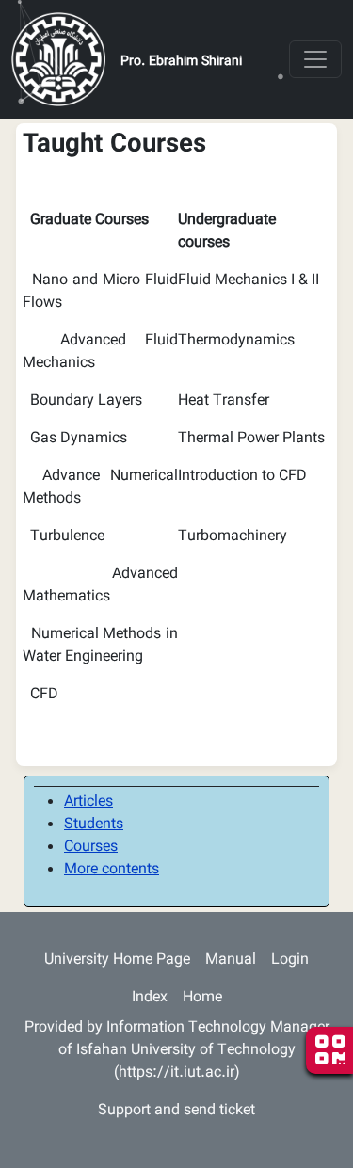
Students (93, 825)
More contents (111, 870)
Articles (88, 802)
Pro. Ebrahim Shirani (181, 62)
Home (202, 998)
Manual (230, 960)
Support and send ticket (176, 1111)
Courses (91, 847)
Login (290, 960)
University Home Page (117, 960)
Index (150, 998)
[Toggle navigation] (315, 59)
